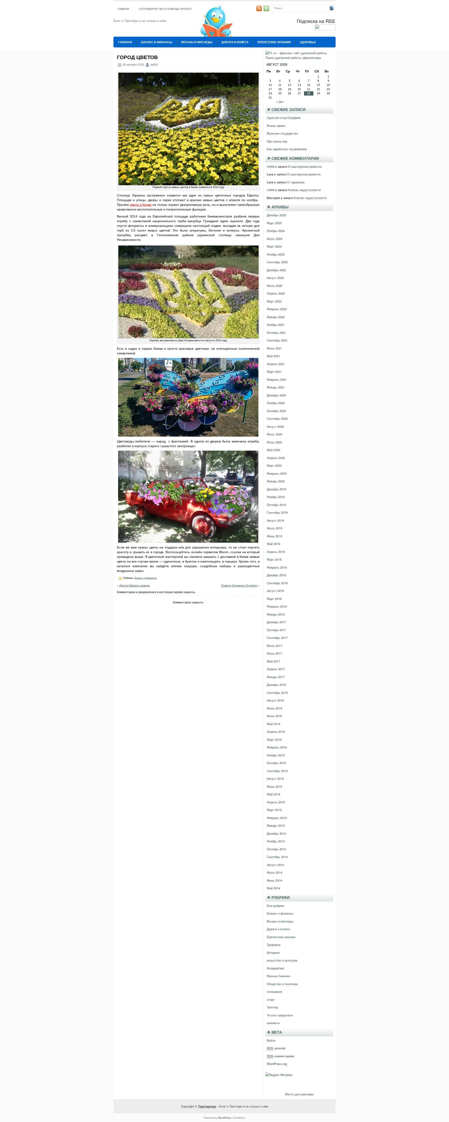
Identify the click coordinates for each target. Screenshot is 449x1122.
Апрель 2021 (276, 364)
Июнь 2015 (274, 786)
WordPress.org (277, 1063)
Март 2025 (274, 223)
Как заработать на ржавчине (287, 149)
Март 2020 (274, 465)
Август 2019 (275, 520)
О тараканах (296, 182)
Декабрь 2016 (276, 684)
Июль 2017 (274, 645)
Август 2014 (275, 864)
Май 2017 (273, 661)
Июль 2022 (274, 285)
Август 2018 (275, 590)
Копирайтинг (275, 968)
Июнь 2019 (274, 536)
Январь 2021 (276, 387)
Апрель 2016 (276, 731)
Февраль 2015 (277, 818)
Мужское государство (282, 133)
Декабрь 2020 (276, 395)
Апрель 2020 (276, 458)
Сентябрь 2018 (277, 583)
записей (276, 1048)
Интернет (273, 952)
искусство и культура (282, 960)
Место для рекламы (299, 1094)
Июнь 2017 (274, 653)
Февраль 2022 (277, 309)
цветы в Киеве (141, 205)
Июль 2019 (274, 528)
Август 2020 (275, 426)
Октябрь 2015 (276, 763)
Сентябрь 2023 (277, 262)
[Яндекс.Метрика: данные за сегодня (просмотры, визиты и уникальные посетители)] (278, 1074)
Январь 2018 (276, 614)
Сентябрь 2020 (277, 418)
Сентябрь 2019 (277, 512)
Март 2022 (274, 301)
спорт (271, 999)
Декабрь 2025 (276, 215)
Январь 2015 (276, 825)
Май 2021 (273, 356)
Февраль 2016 (277, 747)
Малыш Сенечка (278, 976)
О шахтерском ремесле (305, 166)
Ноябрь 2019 (276, 497)
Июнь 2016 (274, 716)
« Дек (279, 101)
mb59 (270, 166)
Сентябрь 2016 (277, 692)
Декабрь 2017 (276, 622)
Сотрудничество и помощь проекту (165, 8)
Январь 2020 (276, 481)
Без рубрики (275, 905)
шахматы (273, 1023)
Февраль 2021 (277, 379)
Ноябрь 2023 (276, 254)
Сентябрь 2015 (277, 771)
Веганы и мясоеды (197, 42)
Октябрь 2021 (276, 332)
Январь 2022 (276, 317)
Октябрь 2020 (276, 411)
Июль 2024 (274, 238)
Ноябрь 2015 (276, 755)
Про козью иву (277, 141)
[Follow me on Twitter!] (267, 10)
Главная (123, 8)
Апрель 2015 (276, 802)
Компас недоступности (304, 190)
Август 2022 (275, 277)
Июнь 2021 (274, 348)
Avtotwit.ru (239, 1117)
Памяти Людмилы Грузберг (239, 585)
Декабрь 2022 (276, 270)
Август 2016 (275, 700)
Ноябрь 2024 (276, 230)
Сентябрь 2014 (277, 857)
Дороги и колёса (235, 42)
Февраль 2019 (277, 567)
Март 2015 (274, 810)
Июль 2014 (274, 872)
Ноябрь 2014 (276, 841)
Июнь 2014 (274, 880)
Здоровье (308, 42)
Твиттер (272, 1007)
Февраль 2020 (277, 473)
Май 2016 (273, 724)
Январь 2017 (276, 677)
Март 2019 (274, 559)
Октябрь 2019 (276, 504)
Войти (271, 1040)
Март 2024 (274, 246)
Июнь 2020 (274, 442)
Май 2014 (273, 888)
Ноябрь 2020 (276, 403)
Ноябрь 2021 (276, 324)
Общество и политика (282, 984)
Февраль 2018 (277, 606)
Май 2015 (273, 794)
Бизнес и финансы (156, 42)
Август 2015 (275, 778)
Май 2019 (273, 543)
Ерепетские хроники (274, 42)
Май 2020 (273, 450)
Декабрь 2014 (276, 833)
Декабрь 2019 (276, 489)
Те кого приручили (280, 1015)
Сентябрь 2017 (277, 637)
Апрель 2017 (276, 669)
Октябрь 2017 (276, 630)
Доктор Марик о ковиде (134, 585)
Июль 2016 (274, 708)
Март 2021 (274, 371)
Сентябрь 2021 (277, 340)
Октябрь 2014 (276, 849)
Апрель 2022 (276, 293)
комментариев (280, 1056)
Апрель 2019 (276, 551)
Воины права (276, 125)
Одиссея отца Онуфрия (284, 117)
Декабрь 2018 (276, 575)
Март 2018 (274, 598)
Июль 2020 (274, 434)
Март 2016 (274, 739)
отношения (274, 991)
